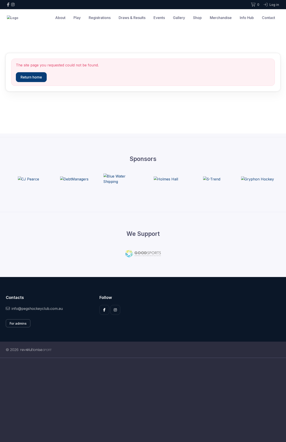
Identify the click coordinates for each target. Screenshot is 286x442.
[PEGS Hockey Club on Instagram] (13, 4)
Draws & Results (132, 17)
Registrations (100, 17)
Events (159, 17)
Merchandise (221, 17)
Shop (197, 17)
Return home (31, 77)
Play (77, 17)
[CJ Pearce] (28, 179)
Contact (268, 17)
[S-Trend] (211, 179)
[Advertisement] (140, 400)
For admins (18, 323)
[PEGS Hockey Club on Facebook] (8, 4)
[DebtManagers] (74, 179)
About (60, 17)
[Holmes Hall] (166, 179)
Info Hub (247, 17)
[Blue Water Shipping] (120, 178)
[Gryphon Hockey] (257, 179)
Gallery (179, 17)
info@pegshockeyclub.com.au (37, 308)
